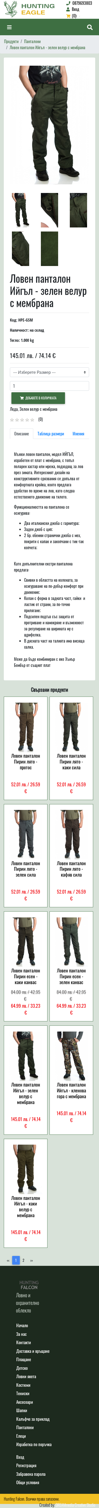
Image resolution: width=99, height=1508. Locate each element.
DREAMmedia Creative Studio (75, 1505)
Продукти (11, 41)
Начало (22, 1325)
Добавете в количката (40, 398)
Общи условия (27, 1482)
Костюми (23, 1385)
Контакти (23, 1342)
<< (8, 1260)
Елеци (21, 1436)
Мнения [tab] (78, 434)
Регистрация (26, 1465)
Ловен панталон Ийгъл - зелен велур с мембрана (47, 47)
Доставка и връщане (33, 1351)
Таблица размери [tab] (51, 434)
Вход (20, 1457)
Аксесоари (24, 1402)
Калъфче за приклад (33, 1419)
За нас (21, 1334)
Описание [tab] (21, 434)
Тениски (22, 1393)
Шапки (21, 1410)
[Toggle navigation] (9, 27)
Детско (22, 1368)
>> (31, 1260)
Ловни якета (26, 1376)
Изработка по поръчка (34, 1444)
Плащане (23, 1359)
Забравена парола (30, 1474)
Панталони (32, 41)
